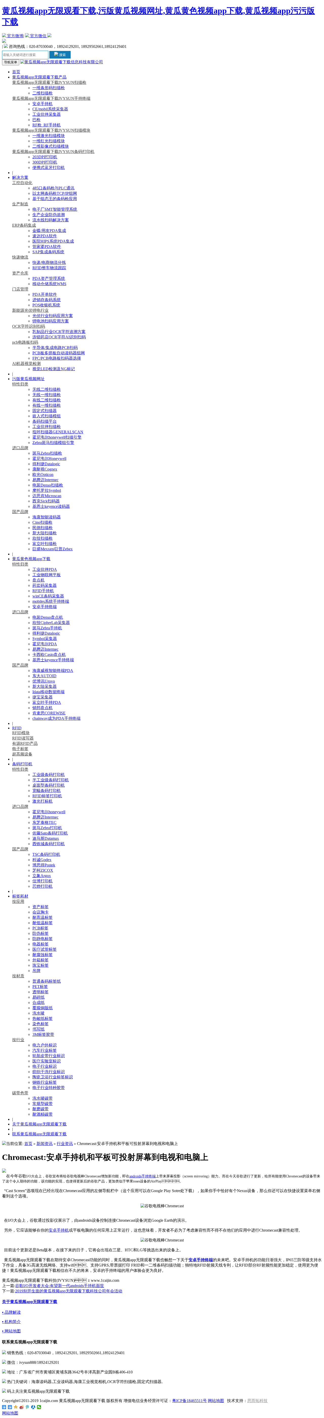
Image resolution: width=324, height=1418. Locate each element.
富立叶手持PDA (46, 702)
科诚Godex (41, 860)
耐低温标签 (42, 923)
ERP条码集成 (24, 225)
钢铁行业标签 (44, 1082)
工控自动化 (22, 183)
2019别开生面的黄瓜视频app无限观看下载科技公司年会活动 (68, 1291)
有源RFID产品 (25, 743)
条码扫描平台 (44, 421)
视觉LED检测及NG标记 (53, 369)
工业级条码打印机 (48, 774)
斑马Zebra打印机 (47, 828)
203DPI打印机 (44, 157)
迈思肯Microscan (46, 496)
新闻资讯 (44, 1143)
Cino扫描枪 (42, 522)
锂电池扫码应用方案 (50, 321)
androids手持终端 (142, 1176)
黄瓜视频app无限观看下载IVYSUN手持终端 (51, 98)
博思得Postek (43, 865)
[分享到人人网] (33, 1407)
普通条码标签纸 (46, 981)
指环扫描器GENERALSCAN (57, 432)
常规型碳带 (42, 1103)
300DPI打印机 (44, 162)
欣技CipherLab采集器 (51, 622)
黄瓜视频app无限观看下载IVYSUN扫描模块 (51, 130)
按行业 (18, 1040)
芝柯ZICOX (42, 870)
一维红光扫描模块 (48, 141)
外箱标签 (40, 960)
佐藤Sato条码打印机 (50, 833)
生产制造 (20, 204)
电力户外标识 (44, 1045)
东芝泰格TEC (44, 822)
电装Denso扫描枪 (47, 485)
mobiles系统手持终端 (50, 601)
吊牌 (36, 970)
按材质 (18, 976)
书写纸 (38, 1029)
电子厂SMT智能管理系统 (54, 209)
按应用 (18, 901)
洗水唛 (38, 1013)
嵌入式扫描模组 (46, 416)
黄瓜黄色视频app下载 (31, 559)
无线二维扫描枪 (46, 389)
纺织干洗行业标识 (48, 1072)
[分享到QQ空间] (16, 1407)
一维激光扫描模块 (48, 135)
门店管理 (20, 289)
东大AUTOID (44, 676)
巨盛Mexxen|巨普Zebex (52, 549)
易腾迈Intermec (45, 480)
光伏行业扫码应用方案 (52, 316)
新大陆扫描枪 (44, 533)
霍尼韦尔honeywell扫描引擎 (57, 437)
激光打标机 (42, 801)
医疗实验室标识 (46, 1061)
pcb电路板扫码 (25, 342)
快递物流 (20, 257)
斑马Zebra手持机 (47, 628)
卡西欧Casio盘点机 (49, 654)
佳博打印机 (42, 881)
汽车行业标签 (44, 1050)
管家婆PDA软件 (46, 246)
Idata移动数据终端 (48, 692)
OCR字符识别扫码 (28, 326)
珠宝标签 (40, 965)
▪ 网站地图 (11, 1331)
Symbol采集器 (44, 638)
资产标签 (40, 907)
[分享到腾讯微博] (27, 1407)
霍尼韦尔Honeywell (49, 458)
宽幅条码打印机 (46, 790)
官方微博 (14, 36)
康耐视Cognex (44, 469)
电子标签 (20, 749)
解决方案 (20, 177)
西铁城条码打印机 (48, 844)
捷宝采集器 (42, 697)
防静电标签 (42, 939)
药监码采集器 (44, 585)
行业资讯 (65, 1143)
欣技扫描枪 (42, 538)
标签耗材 (20, 896)
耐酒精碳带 (42, 1114)
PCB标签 (40, 928)
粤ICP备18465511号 (189, 1400)
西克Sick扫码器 (46, 501)
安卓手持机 (42, 104)
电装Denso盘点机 (47, 617)
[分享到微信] (39, 1407)
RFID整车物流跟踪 (49, 268)
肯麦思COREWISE (49, 713)
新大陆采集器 (44, 686)
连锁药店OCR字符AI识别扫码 (59, 337)
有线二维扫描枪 (46, 400)
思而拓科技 (257, 1400)
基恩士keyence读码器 (51, 506)
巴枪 (36, 120)
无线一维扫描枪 (46, 395)
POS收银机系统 (46, 305)
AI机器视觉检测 (26, 363)
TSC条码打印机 (46, 854)
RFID (17, 728)
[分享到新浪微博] (21, 1407)
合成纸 (38, 1002)
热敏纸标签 (42, 1018)
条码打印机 (22, 764)
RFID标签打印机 (47, 796)
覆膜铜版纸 (42, 1008)
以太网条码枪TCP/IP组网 (54, 193)
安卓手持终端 (44, 607)
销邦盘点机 (42, 708)
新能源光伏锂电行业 (30, 310)
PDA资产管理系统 (48, 278)
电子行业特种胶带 (48, 1087)
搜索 (62, 55)
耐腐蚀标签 (42, 955)
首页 (16, 72)
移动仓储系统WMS (49, 284)
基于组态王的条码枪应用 (54, 199)
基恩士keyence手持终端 (53, 660)
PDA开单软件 (44, 294)
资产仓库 (20, 273)
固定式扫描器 (44, 411)
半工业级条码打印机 (50, 780)
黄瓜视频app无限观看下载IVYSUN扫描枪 (49, 82)
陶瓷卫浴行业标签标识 (52, 1077)
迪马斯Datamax (45, 838)
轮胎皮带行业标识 (48, 1056)
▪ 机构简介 (11, 1321)
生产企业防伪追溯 (48, 214)
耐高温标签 (42, 917)
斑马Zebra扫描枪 (47, 453)
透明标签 (40, 992)
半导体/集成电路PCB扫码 (55, 347)
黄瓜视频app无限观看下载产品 (39, 77)
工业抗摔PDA (44, 569)
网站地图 (216, 1400)
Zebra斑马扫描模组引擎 (53, 442)
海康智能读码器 (46, 517)
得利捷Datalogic (46, 464)
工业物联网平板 (46, 575)
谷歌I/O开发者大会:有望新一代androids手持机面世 (59, 1286)
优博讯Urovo (43, 681)
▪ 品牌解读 (11, 1312)
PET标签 (40, 986)
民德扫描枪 (42, 528)
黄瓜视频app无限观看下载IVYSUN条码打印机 (53, 151)
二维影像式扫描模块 (50, 146)
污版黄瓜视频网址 (28, 379)
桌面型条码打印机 (48, 785)
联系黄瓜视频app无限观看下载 (39, 1134)
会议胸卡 (40, 912)
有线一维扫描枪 (46, 405)
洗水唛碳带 (42, 1098)
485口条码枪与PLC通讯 (53, 188)
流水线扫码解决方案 (50, 220)
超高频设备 (22, 754)
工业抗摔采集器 (46, 114)
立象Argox (41, 875)
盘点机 (38, 580)
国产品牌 (20, 512)
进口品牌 (20, 448)
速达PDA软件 (44, 236)
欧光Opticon (42, 474)
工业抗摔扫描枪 (46, 426)
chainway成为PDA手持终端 (56, 718)
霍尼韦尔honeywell (48, 812)
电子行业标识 (44, 1066)
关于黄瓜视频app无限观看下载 (39, 1124)
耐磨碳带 (40, 1109)
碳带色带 (20, 1093)
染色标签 (40, 1024)
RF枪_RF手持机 (46, 125)
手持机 (63, 1230)
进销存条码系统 (46, 300)
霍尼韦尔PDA (44, 644)
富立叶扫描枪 (44, 543)
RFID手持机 (43, 591)
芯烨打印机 (42, 886)
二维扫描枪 (42, 93)
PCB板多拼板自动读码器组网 (58, 353)
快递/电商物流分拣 (49, 262)
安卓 (53, 1230)
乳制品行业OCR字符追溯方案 (59, 331)
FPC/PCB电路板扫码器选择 (56, 358)
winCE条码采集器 (48, 596)
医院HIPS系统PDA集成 (53, 241)
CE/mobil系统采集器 (50, 109)
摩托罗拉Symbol (46, 490)
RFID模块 (21, 733)
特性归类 (20, 384)
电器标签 (40, 944)
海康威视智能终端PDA (52, 670)
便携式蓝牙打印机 (48, 167)
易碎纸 (38, 997)
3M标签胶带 (43, 1034)
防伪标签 (40, 933)
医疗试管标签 (44, 949)
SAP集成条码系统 (48, 252)
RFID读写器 (23, 738)
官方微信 (38, 36)
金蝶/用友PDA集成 (49, 230)
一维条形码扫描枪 (48, 88)
